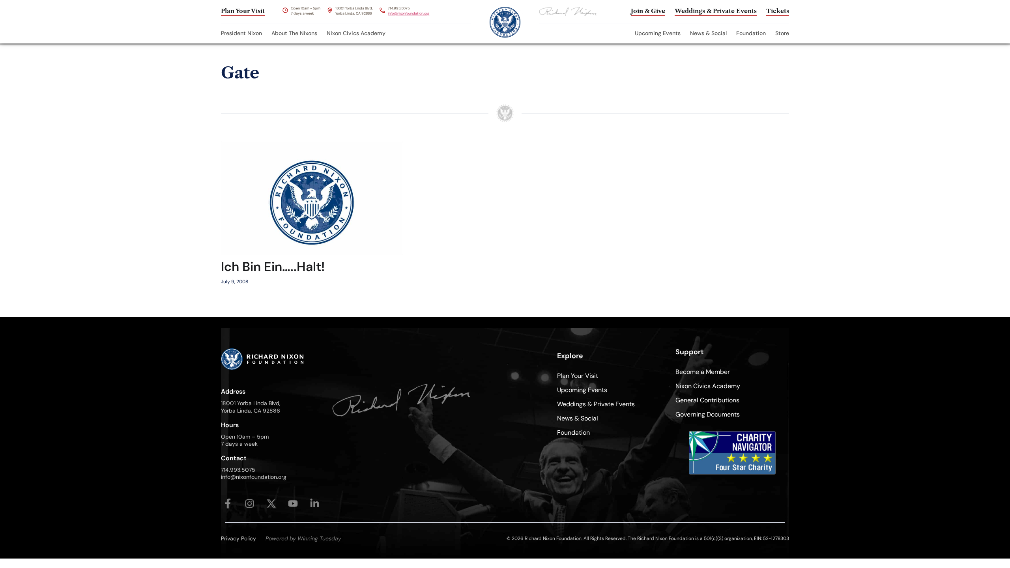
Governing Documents (707, 414)
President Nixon (241, 33)
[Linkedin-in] (315, 503)
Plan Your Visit (577, 376)
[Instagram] (249, 503)
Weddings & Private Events (596, 404)
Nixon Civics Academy (356, 33)
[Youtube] (293, 503)
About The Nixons (294, 33)
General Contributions (707, 400)
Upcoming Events (658, 33)
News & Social (708, 33)
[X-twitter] (271, 503)
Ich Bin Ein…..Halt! (273, 266)
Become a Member (702, 372)
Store (782, 33)
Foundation (751, 33)
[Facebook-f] (228, 503)
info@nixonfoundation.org (408, 13)
